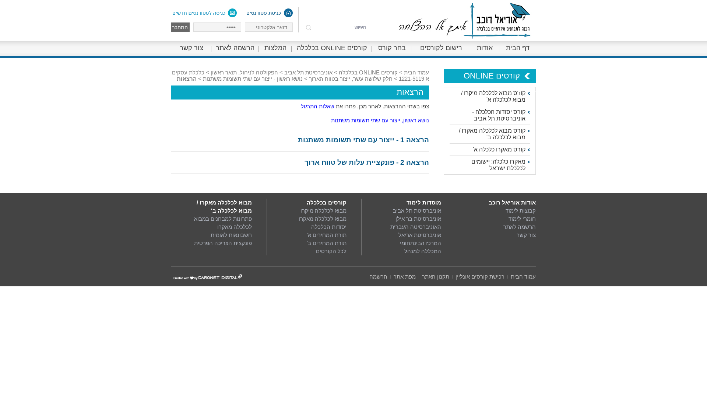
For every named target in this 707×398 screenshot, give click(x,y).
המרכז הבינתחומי (420, 243)
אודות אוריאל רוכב (512, 202)
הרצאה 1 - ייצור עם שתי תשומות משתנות (363, 140)
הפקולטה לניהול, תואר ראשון (244, 72)
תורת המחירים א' (327, 235)
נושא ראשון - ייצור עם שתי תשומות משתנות (253, 79)
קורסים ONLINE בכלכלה (332, 48)
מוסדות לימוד (424, 202)
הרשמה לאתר (235, 48)
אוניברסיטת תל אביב (308, 72)
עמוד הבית (416, 72)
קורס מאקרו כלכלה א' (499, 149)
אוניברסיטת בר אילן (418, 219)
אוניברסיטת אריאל (419, 235)
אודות (485, 48)
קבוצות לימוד (521, 210)
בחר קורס (392, 48)
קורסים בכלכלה (327, 202)
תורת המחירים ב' (327, 243)
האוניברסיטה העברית (415, 227)
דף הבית (518, 48)
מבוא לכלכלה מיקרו (323, 210)
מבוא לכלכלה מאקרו (323, 219)
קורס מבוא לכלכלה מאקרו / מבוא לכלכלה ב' (492, 134)
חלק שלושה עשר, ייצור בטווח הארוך (351, 79)
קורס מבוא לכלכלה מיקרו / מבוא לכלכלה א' (493, 96)
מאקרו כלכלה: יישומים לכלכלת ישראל (498, 164)
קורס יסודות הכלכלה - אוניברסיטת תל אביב (498, 115)
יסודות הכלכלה (329, 227)
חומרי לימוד (522, 219)
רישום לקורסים (441, 48)
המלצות (275, 48)
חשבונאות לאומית (231, 235)
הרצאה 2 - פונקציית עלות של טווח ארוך (367, 162)
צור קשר (191, 48)
